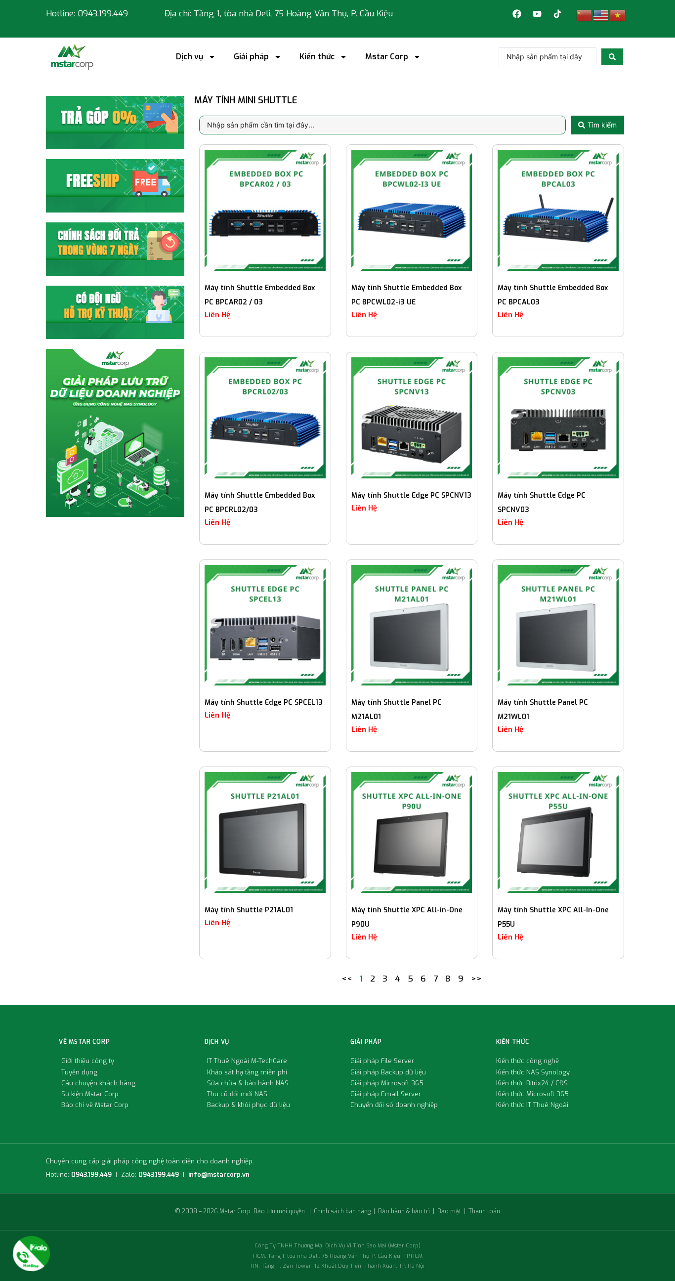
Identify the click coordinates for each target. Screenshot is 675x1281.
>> (476, 978)
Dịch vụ (189, 57)
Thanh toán (484, 1211)
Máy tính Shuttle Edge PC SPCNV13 (411, 495)
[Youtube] (537, 14)
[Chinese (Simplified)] (584, 15)
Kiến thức (317, 57)
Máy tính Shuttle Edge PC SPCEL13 (264, 702)
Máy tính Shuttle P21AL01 (249, 910)
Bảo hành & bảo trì (404, 1211)
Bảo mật (449, 1211)
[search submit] (612, 56)
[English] (601, 15)
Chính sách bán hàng (342, 1211)
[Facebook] (517, 14)
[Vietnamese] (618, 15)
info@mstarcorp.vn (219, 1174)
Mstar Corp (386, 57)
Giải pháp (251, 57)
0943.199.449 (91, 1174)
